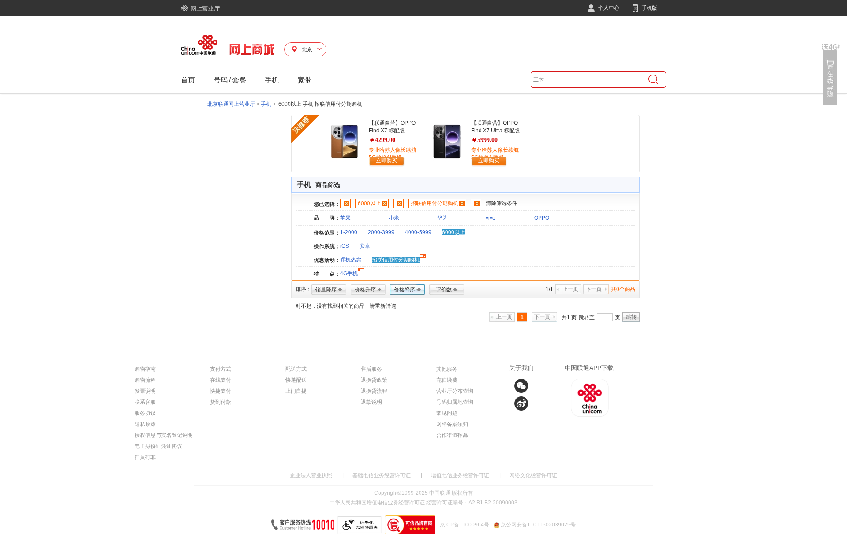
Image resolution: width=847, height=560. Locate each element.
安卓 (365, 246)
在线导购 (831, 74)
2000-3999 (381, 232)
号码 (221, 80)
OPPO (541, 218)
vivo (490, 218)
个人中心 (608, 8)
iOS (344, 246)
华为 (442, 218)
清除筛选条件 (501, 203)
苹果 (345, 218)
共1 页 (569, 317)
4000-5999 (418, 232)
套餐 (239, 80)
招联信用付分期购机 (434, 203)
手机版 (648, 8)
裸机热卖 (350, 260)
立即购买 (386, 160)
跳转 (631, 317)
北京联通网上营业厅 (231, 104)
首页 (188, 80)
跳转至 (587, 317)
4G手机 (349, 273)
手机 (272, 80)
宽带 (304, 80)
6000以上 (369, 203)
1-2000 (348, 232)
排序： (303, 289)
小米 (394, 218)
